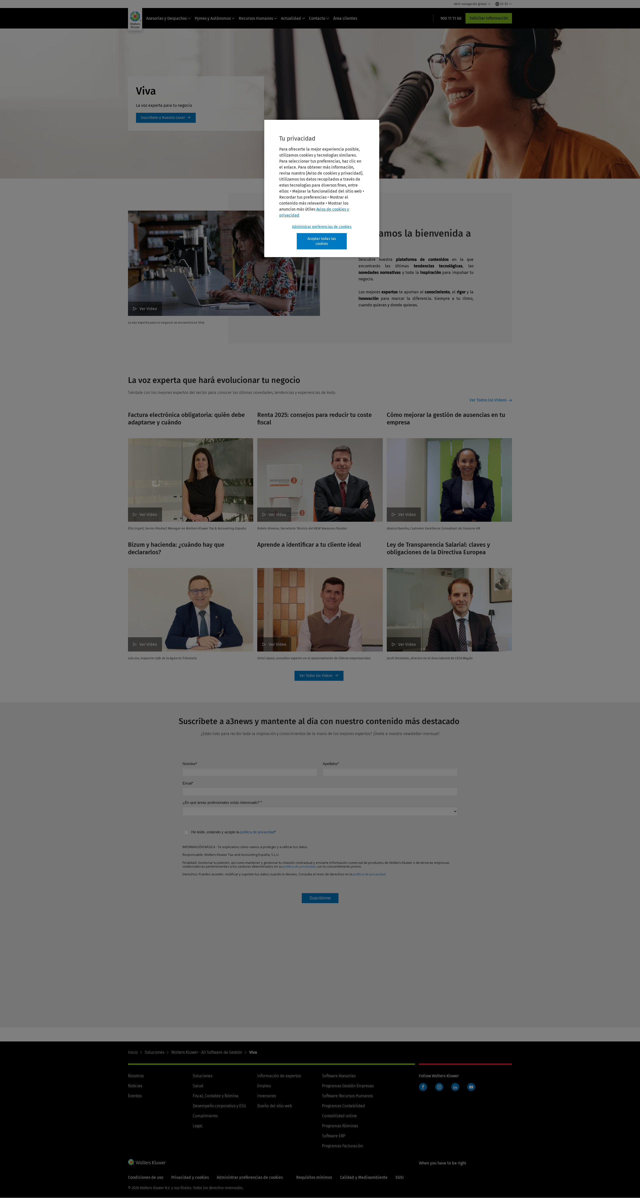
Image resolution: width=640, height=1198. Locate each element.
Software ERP (333, 1135)
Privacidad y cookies (190, 1177)
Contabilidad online (339, 1115)
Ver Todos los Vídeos (488, 400)
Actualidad (291, 18)
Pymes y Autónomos (213, 18)
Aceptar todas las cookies (322, 241)
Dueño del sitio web (274, 1105)
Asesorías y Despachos (166, 18)
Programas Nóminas (340, 1125)
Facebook (423, 1087)
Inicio (133, 1052)
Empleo (264, 1085)
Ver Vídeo (148, 308)
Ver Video (407, 644)
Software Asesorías (339, 1075)
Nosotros (136, 1075)
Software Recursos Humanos (347, 1095)
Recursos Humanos (256, 18)
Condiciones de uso (145, 1177)
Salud (198, 1085)
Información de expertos (279, 1075)
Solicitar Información (489, 18)
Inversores (266, 1095)
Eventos (135, 1095)
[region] (321, 188)
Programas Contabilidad (343, 1105)
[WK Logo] (147, 1162)
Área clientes (345, 18)
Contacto (317, 18)
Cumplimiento (205, 1115)
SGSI (400, 1177)
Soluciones (154, 1052)
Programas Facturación (342, 1145)
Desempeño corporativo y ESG (219, 1105)
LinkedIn (455, 1087)
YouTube (471, 1087)
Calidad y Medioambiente (364, 1177)
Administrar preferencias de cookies (322, 227)
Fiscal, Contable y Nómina (215, 1095)
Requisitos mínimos (314, 1177)
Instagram (439, 1087)
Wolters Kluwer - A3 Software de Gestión (206, 1052)
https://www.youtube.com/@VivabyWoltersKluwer (166, 118)
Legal (197, 1125)
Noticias (135, 1085)
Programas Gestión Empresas (348, 1085)
